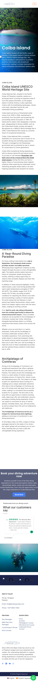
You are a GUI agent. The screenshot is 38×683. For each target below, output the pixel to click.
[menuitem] (10, 678)
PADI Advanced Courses (26, 625)
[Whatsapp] (13, 663)
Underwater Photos (25, 627)
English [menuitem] (11, 678)
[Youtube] (10, 663)
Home (21, 619)
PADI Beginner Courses (26, 623)
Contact (21, 629)
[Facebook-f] (3, 663)
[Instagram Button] (6, 663)
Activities (22, 621)
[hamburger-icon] (34, 4)
